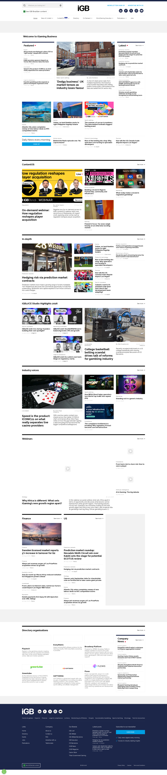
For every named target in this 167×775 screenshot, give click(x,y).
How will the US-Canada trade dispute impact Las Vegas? (127, 141)
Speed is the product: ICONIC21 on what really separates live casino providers (37, 69)
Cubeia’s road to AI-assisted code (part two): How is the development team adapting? (103, 288)
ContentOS (62, 18)
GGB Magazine (73, 749)
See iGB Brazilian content (35, 11)
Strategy (121, 70)
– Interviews (65, 126)
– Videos (64, 145)
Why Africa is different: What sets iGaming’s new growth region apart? (42, 502)
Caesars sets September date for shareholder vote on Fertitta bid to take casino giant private (131, 73)
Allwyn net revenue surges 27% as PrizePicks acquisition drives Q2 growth (39, 564)
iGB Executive (73, 740)
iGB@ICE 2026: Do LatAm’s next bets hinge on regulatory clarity (67, 358)
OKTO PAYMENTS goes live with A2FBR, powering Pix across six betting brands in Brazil (129, 83)
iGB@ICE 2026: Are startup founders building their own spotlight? (36, 330)
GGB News (72, 746)
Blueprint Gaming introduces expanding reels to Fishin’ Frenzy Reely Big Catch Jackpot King (129, 686)
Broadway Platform (93, 647)
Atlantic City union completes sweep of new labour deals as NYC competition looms (35, 129)
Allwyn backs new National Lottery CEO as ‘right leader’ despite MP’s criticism (38, 52)
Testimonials (49, 743)
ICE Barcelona (73, 743)
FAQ (47, 737)
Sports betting (117, 718)
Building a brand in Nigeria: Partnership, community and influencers (96, 191)
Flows (87, 671)
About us (48, 731)
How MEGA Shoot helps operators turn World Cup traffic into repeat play (98, 396)
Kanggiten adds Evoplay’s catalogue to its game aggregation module (130, 648)
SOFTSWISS (58, 676)
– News (126, 58)
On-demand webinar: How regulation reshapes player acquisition (35, 215)
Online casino (57, 138)
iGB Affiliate (72, 734)
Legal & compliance (29, 80)
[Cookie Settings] (4, 771)
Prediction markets (124, 49)
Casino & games (27, 718)
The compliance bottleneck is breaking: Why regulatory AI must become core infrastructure (98, 425)
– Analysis (127, 145)
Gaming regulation (121, 244)
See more (138, 45)
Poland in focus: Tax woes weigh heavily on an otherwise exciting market (97, 226)
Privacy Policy (121, 765)
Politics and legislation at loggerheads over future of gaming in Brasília (129, 246)
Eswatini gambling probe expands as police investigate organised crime (36, 82)
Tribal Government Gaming (77, 755)
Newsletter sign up (116, 5)
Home (35, 18)
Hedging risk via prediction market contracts (81, 569)
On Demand (86, 18)
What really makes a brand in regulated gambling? (127, 194)
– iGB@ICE (33, 333)
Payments (25, 594)
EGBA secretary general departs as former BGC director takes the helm (36, 61)
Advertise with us (135, 5)
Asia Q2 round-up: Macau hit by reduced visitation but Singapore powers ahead (41, 575)
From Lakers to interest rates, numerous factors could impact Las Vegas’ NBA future (41, 587)
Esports (37, 718)
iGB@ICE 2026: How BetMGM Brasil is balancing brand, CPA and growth (67, 330)
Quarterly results (27, 572)
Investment (25, 583)
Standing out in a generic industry (129, 399)
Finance (24, 547)
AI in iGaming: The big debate (127, 492)
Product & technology (91, 138)
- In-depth (101, 743)
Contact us (49, 734)
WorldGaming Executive (103, 18)
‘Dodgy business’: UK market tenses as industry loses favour (70, 85)
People (26, 49)
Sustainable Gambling (125, 90)
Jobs (132, 18)
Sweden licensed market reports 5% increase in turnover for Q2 (40, 551)
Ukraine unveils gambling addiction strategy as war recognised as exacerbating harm (130, 93)
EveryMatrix (58, 645)
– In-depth (128, 66)
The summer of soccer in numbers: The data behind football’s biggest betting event (99, 124)
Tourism (118, 138)
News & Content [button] (46, 18)
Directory (76, 18)
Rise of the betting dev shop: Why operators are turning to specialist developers (98, 142)
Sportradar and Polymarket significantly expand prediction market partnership (128, 676)
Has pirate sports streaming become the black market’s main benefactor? (130, 255)
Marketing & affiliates (122, 253)
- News (100, 737)
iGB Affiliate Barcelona (76, 737)
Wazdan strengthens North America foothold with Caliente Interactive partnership (130, 666)
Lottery (67, 718)
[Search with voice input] (60, 5)
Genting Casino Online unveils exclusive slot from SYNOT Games (129, 656)
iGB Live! (71, 731)
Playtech (26, 649)
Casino (24, 124)
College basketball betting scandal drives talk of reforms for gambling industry (99, 354)
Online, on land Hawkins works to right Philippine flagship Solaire (66, 123)
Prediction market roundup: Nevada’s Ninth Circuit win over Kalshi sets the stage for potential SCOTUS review (130, 54)
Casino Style (73, 752)
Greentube (27, 673)
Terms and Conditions (139, 765)
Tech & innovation (100, 282)
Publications (121, 18)
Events (24, 737)
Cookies (129, 765)
